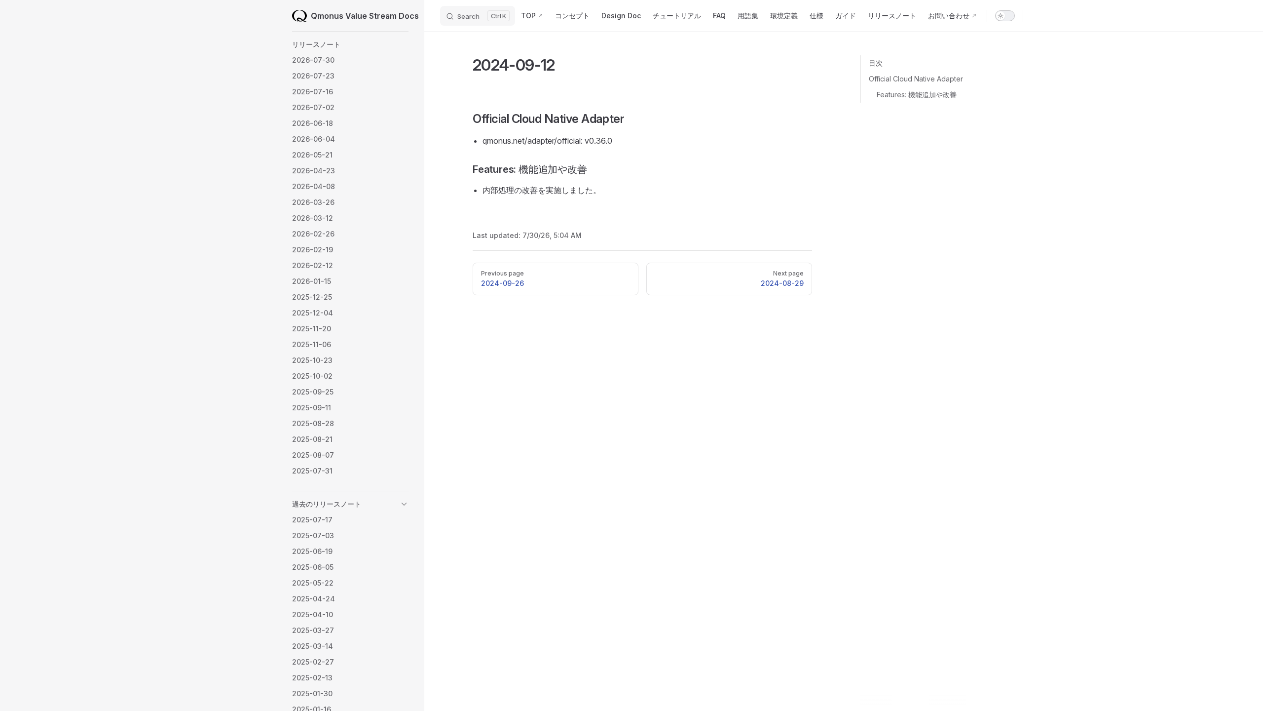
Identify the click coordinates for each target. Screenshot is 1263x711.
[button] (350, 44)
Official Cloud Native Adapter (916, 79)
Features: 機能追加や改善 (917, 94)
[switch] (1005, 15)
